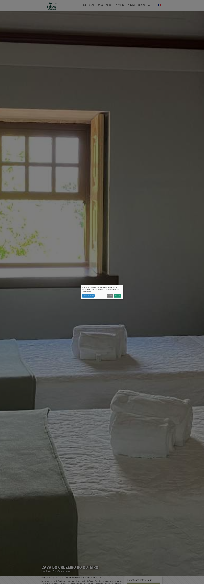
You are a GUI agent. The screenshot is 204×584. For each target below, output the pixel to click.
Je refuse (110, 296)
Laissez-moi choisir (88, 296)
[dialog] (102, 292)
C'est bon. (117, 296)
